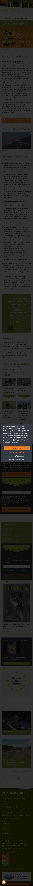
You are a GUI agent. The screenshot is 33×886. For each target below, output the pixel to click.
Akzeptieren (17, 448)
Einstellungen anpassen (17, 452)
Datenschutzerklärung (19, 459)
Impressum (11, 459)
